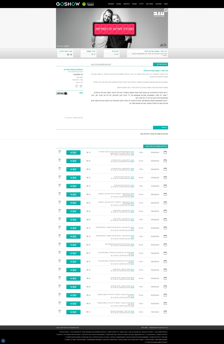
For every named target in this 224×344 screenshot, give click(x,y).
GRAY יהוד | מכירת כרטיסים (101, 337)
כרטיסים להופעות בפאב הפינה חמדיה (156, 342)
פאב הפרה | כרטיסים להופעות (158, 337)
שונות (119, 4)
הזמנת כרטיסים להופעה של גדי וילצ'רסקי (68, 334)
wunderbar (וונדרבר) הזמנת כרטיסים (137, 337)
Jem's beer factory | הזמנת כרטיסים (156, 339)
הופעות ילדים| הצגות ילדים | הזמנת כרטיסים (131, 339)
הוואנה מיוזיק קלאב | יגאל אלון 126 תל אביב (141, 332)
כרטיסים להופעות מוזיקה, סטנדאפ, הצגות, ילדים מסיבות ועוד (88, 332)
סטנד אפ (149, 4)
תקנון (73, 327)
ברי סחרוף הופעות (113, 332)
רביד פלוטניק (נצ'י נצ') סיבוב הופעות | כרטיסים (131, 334)
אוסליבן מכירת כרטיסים (110, 339)
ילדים (141, 4)
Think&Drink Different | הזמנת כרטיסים (89, 339)
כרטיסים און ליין (150, 334)
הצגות (134, 4)
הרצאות (127, 4)
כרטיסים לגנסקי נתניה (161, 332)
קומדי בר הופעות (70, 339)
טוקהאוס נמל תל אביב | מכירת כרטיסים (93, 334)
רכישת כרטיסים (64, 332)
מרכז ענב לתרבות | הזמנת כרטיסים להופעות (79, 337)
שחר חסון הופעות (111, 334)
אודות (77, 327)
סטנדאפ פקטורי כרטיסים (118, 337)
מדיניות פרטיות (66, 327)
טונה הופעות (123, 332)
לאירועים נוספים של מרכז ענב (101, 64)
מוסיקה (158, 4)
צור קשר (58, 327)
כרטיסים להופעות (162, 334)
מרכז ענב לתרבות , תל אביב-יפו (74, 117)
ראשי (166, 4)
